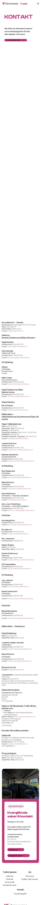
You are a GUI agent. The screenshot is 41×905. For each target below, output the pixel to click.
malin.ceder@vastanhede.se (18, 384)
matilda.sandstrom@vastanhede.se (21, 461)
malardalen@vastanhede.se (18, 438)
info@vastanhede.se (16, 670)
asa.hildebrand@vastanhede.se (19, 477)
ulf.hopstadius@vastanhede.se (19, 568)
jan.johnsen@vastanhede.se (18, 586)
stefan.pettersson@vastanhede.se (21, 560)
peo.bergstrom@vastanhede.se (20, 525)
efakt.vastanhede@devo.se (25, 717)
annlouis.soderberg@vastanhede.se (21, 510)
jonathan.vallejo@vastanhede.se (20, 649)
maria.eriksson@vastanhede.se (19, 489)
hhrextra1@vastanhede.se (17, 500)
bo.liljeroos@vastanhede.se (18, 534)
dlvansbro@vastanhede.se (18, 410)
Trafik (23, 4)
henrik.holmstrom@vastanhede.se (20, 598)
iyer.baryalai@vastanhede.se (19, 357)
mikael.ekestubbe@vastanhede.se (21, 618)
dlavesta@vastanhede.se (17, 346)
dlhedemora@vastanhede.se (19, 396)
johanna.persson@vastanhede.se (20, 450)
